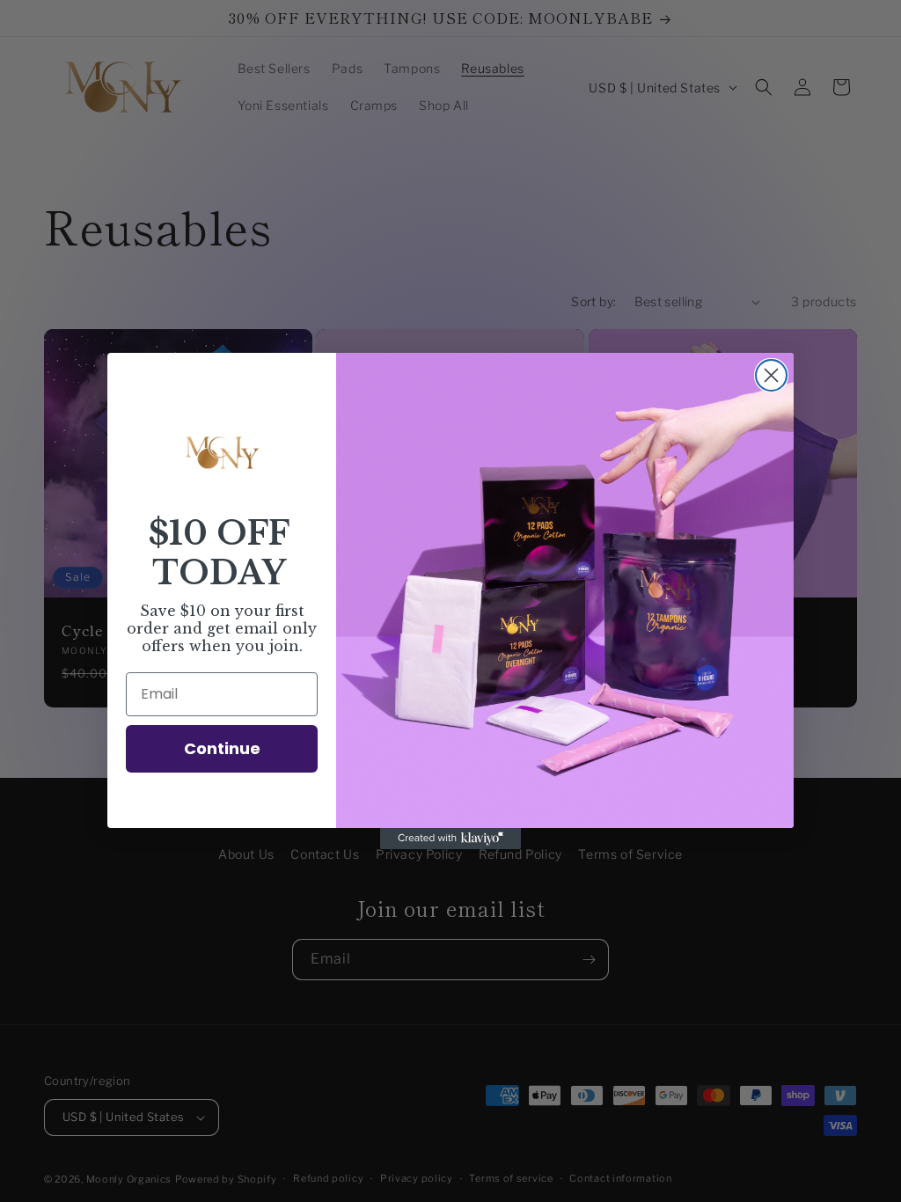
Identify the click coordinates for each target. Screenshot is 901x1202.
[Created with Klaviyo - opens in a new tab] (450, 838)
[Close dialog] (771, 375)
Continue (222, 748)
